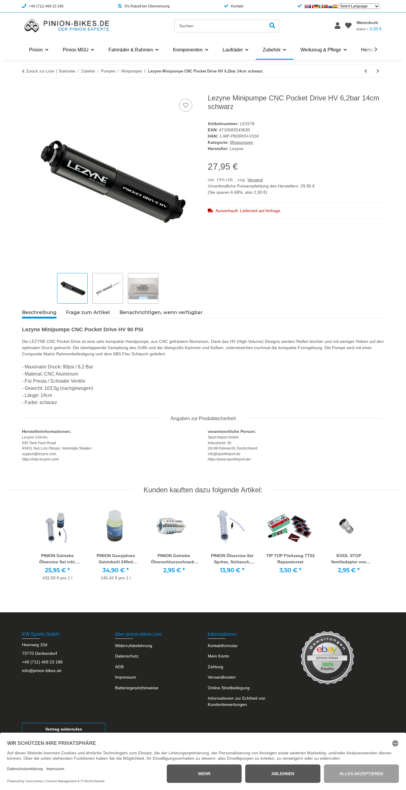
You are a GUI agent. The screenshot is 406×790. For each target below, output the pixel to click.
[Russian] (330, 6)
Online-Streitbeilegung (229, 687)
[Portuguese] (325, 6)
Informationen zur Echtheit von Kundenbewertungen (236, 701)
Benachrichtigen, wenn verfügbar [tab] (161, 312)
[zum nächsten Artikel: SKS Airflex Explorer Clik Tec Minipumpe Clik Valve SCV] (378, 71)
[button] (337, 26)
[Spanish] (335, 6)
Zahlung (215, 666)
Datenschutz (127, 656)
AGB (119, 666)
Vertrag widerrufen (63, 729)
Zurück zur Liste (40, 71)
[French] (311, 6)
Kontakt (237, 6)
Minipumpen (241, 142)
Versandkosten (222, 677)
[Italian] (321, 6)
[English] (306, 6)
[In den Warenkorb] (27, 90)
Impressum (125, 677)
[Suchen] (272, 26)
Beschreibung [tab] (39, 312)
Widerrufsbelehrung (133, 645)
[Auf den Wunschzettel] (185, 105)
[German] (316, 6)
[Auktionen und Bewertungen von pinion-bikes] (327, 657)
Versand (255, 179)
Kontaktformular (223, 645)
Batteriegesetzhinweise (136, 687)
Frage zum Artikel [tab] (88, 312)
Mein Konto (218, 656)
